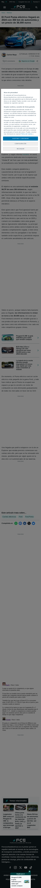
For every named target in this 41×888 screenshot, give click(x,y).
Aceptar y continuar (20, 138)
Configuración (20, 143)
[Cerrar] (29, 871)
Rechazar (20, 149)
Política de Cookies (26, 134)
